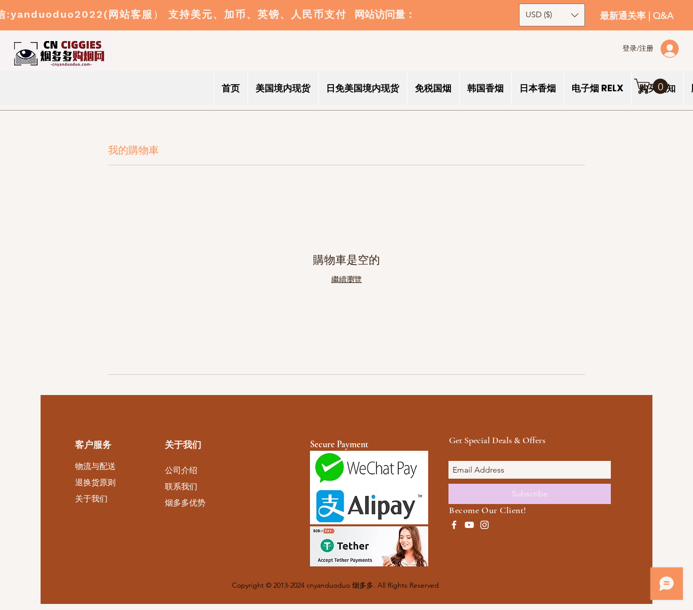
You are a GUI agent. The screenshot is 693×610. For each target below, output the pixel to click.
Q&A (663, 15)
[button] (653, 86)
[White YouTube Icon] (469, 524)
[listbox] (552, 15)
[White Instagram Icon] (484, 524)
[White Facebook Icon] (454, 524)
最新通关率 (624, 15)
